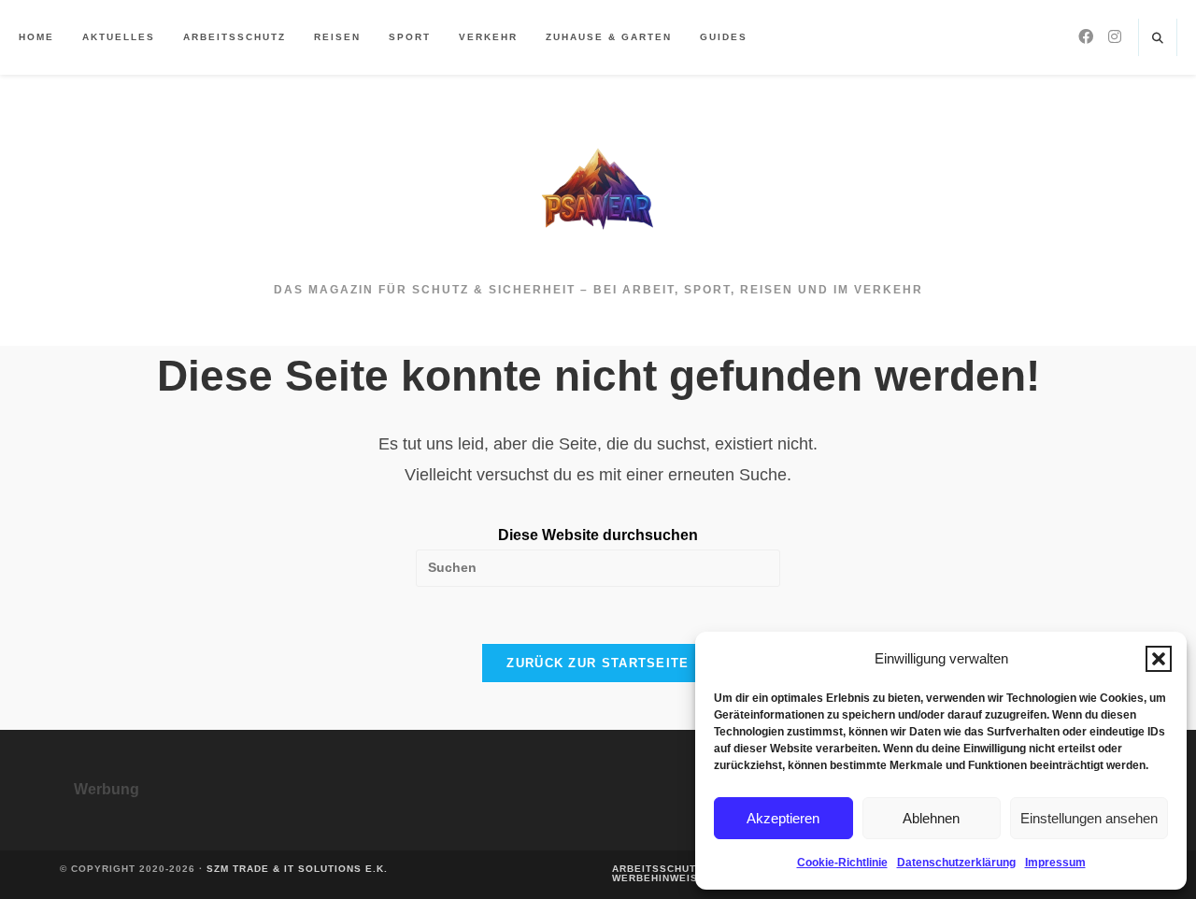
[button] (1158, 658)
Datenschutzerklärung (956, 862)
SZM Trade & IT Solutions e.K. (297, 868)
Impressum (1055, 862)
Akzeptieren (783, 818)
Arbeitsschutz (657, 868)
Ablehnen (931, 818)
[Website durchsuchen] (1158, 39)
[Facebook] (1086, 37)
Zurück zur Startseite (597, 663)
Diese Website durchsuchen (598, 535)
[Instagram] (1115, 37)
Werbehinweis (655, 878)
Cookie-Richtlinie (842, 862)
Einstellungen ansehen (1089, 818)
